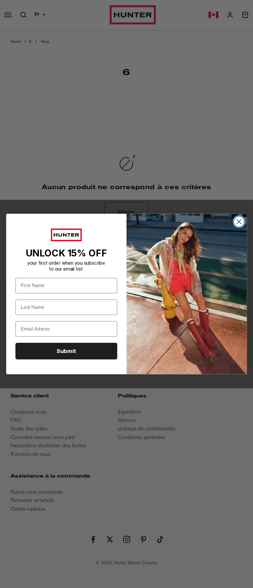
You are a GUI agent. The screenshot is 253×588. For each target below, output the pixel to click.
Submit (66, 351)
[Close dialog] (239, 221)
